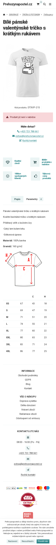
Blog (28, 384)
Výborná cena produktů (47, 176)
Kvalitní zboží (18, 162)
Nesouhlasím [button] (28, 541)
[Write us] (28, 469)
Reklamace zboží (28, 414)
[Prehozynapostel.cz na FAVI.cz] (28, 500)
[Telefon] (28, 448)
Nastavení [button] (12, 541)
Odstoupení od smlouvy (28, 418)
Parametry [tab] (34, 199)
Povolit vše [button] (43, 541)
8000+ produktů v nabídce (46, 162)
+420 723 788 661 (29, 131)
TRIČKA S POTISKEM (31, 14)
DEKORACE (13, 14)
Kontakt (28, 388)
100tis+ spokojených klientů (20, 176)
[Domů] (4, 14)
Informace (28, 371)
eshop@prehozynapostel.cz (30, 136)
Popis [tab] (17, 199)
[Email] (28, 459)
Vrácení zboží (28, 409)
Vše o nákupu (28, 396)
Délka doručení (28, 405)
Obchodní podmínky (28, 375)
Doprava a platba (28, 401)
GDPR (28, 379)
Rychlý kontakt (29, 140)
